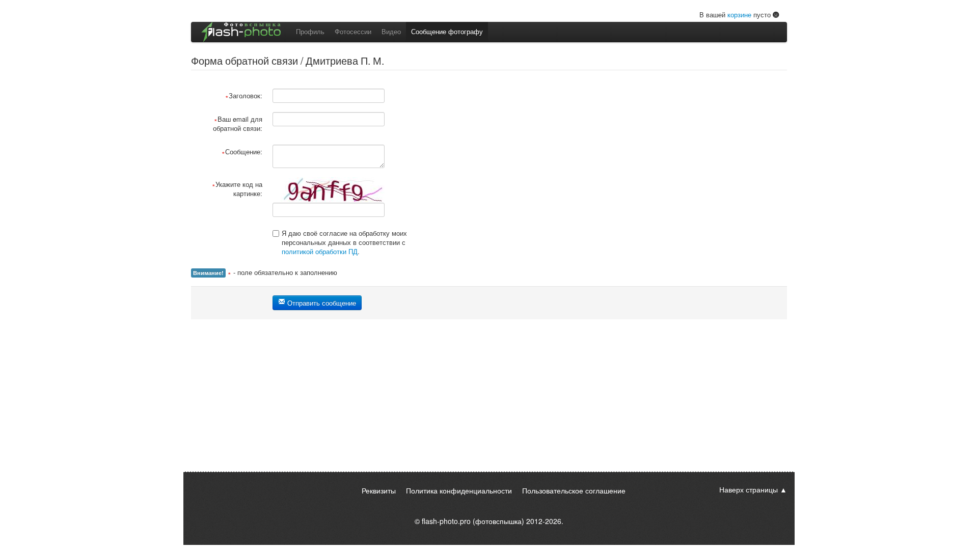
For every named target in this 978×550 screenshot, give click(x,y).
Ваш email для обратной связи (237, 123)
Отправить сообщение (320, 303)
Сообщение (242, 151)
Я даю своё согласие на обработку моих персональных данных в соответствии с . (344, 242)
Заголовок (244, 95)
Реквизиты (379, 490)
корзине (739, 14)
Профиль (310, 31)
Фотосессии (353, 31)
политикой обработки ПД (320, 251)
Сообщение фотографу (447, 31)
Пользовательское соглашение (574, 490)
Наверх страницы (748, 489)
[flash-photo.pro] (241, 32)
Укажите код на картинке (238, 188)
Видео (391, 31)
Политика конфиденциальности (459, 490)
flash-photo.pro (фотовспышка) (473, 521)
